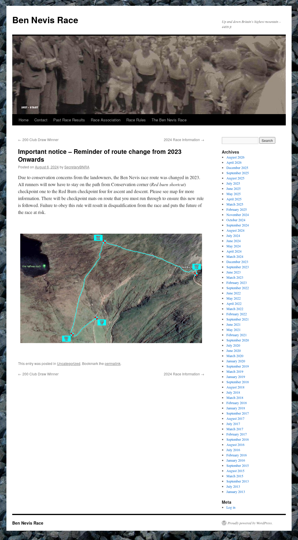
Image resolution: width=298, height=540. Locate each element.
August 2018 (235, 387)
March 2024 (234, 256)
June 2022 (233, 293)
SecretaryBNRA (76, 166)
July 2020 (233, 345)
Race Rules (136, 120)
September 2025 (237, 172)
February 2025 (236, 209)
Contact (40, 120)
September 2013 (237, 481)
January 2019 (235, 376)
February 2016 (236, 455)
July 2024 (233, 235)
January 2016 (235, 460)
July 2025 (233, 183)
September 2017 (237, 413)
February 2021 (236, 334)
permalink (112, 363)
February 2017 (236, 434)
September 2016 (237, 439)
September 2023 (237, 266)
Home (24, 120)
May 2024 (233, 246)
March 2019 (234, 371)
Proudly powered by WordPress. (250, 523)
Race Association (105, 120)
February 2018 (236, 402)
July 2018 (233, 392)
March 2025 (234, 204)
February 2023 (236, 282)
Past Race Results (69, 120)
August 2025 (235, 178)
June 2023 (233, 272)
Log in (230, 507)
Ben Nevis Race (45, 19)
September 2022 (237, 287)
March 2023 (234, 277)
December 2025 (237, 167)
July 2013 (233, 486)
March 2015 (234, 476)
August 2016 (235, 444)
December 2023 (237, 261)
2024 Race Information (184, 139)
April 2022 (234, 303)
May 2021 (233, 329)
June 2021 (233, 324)
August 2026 (235, 157)
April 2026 (234, 162)
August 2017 (235, 418)
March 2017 (234, 428)
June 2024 (233, 240)
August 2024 (235, 230)
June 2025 (233, 188)
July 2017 (233, 423)
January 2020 (235, 361)
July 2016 (233, 449)
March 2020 (234, 355)
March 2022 (234, 308)
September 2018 (237, 381)
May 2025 (233, 193)
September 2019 (237, 366)
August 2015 (235, 470)
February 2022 (236, 314)
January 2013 (235, 491)
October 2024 (235, 219)
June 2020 (233, 350)
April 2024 (234, 251)
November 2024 (237, 214)
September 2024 (237, 225)
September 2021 (237, 319)
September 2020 (237, 340)
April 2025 (234, 199)
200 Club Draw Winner (38, 139)
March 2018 (234, 397)
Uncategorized (68, 363)
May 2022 (233, 298)
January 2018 (235, 408)
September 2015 (237, 465)
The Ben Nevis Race (169, 120)
